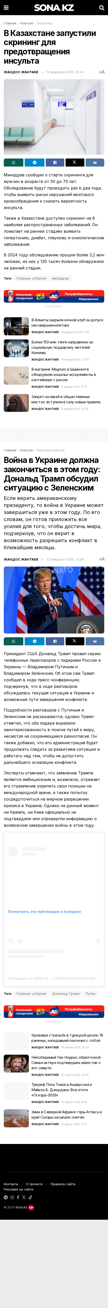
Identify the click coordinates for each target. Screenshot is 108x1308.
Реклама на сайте (18, 1189)
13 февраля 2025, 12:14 (64, 72)
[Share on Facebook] (55, 162)
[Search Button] (101, 7)
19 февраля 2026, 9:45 (75, 332)
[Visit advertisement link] (54, 296)
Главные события (31, 278)
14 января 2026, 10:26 (75, 359)
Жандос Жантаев (21, 72)
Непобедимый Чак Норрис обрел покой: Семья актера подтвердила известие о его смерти (66, 1062)
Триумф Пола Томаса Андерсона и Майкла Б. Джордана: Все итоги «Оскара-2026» (61, 1089)
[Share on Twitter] (75, 162)
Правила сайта (62, 1184)
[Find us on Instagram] (12, 1197)
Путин (91, 994)
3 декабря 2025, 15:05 (74, 408)
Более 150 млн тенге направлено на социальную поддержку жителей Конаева (62, 347)
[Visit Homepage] (54, 8)
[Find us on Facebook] (18, 1197)
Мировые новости (51, 450)
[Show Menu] (6, 7)
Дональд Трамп (66, 994)
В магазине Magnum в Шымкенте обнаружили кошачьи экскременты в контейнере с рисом (63, 374)
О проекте (34, 1184)
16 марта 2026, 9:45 (74, 1101)
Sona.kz (21, 1207)
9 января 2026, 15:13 (74, 386)
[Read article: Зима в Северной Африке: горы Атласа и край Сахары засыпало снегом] (16, 1118)
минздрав (60, 278)
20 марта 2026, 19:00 (75, 1074)
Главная (10, 23)
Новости (26, 23)
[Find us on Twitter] (24, 1197)
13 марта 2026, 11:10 (74, 1124)
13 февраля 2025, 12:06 (65, 559)
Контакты (11, 1184)
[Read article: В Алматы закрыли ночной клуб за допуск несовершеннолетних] (16, 326)
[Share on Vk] (95, 162)
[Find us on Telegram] (6, 1197)
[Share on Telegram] (34, 162)
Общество (45, 23)
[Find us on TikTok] (30, 1197)
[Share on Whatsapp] (13, 162)
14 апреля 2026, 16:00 (75, 1047)
